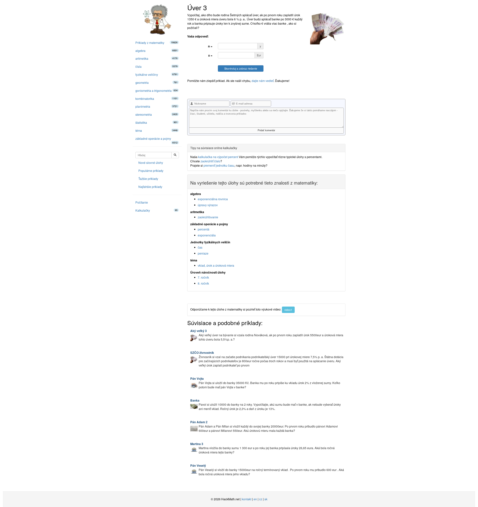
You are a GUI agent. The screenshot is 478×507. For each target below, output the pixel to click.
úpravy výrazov (208, 205)
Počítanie (141, 202)
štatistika (156, 122)
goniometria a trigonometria (156, 90)
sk (265, 499)
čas (200, 247)
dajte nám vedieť (263, 81)
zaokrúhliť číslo (210, 161)
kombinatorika (156, 98)
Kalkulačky (156, 210)
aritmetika (156, 58)
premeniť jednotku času (219, 165)
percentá (203, 229)
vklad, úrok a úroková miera (216, 265)
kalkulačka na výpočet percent (218, 157)
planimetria (156, 106)
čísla (156, 66)
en (255, 499)
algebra (156, 51)
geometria (156, 82)
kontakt (246, 499)
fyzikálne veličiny (156, 74)
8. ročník (203, 283)
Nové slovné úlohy (150, 162)
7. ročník (203, 277)
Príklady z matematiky (156, 42)
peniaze (203, 253)
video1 (288, 310)
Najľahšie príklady (150, 187)
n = (210, 46)
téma (156, 130)
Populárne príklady (150, 171)
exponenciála (207, 235)
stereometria (156, 114)
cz (260, 499)
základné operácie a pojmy (156, 139)
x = (210, 55)
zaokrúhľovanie (208, 217)
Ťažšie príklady (148, 179)
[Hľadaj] (175, 155)
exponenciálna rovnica (213, 199)
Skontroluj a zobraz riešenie (240, 68)
